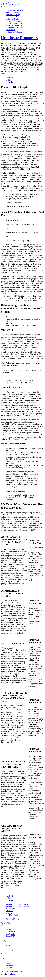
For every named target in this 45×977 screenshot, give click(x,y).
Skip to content (6, 2)
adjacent (13, 974)
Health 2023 (10, 930)
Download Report (12, 919)
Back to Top (5, 923)
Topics (3, 6)
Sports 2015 (10, 936)
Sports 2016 (10, 934)
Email (8, 945)
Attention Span (16, 972)
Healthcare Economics (19, 38)
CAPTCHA (10, 950)
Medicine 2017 (11, 932)
